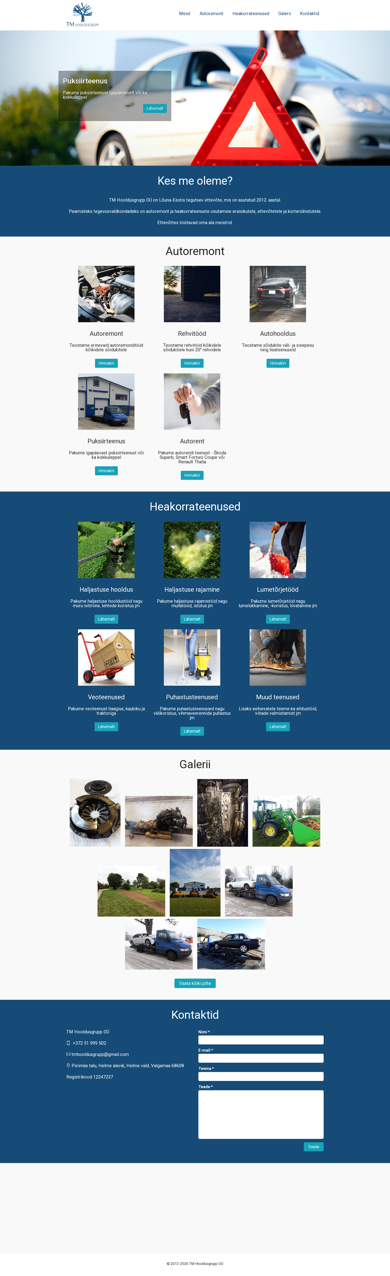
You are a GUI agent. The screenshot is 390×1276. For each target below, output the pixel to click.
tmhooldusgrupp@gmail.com (100, 1054)
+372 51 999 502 (89, 1043)
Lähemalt (155, 108)
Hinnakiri (106, 363)
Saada (313, 1146)
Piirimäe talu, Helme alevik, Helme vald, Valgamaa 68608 (128, 1065)
